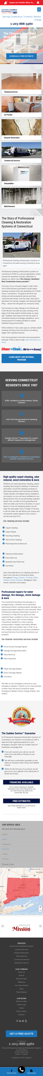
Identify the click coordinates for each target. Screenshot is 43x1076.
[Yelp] (26, 1021)
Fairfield (6, 580)
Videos (21, 1008)
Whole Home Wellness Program (21, 946)
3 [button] (21, 61)
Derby (35, 578)
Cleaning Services (21, 949)
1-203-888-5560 (21, 23)
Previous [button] (2, 926)
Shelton (22, 578)
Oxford (12, 580)
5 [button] (26, 61)
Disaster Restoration (21, 953)
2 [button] (19, 61)
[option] (21, 46)
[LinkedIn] (20, 1021)
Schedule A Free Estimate (21, 56)
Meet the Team (21, 979)
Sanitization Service (21, 963)
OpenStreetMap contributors (35, 914)
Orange (15, 578)
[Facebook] (17, 1021)
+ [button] (40, 907)
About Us (21, 972)
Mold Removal (21, 956)
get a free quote (21, 1033)
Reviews (21, 1015)
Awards (21, 975)
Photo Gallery (21, 1011)
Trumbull (29, 578)
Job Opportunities (21, 985)
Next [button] (40, 926)
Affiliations (21, 982)
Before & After (21, 1001)
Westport (19, 580)
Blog (21, 989)
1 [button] (16, 61)
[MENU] (39, 9)
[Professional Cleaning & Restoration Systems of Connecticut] (21, 1070)
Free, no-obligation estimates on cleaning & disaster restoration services (21, 458)
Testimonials (21, 1005)
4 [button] (23, 61)
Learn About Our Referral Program (21, 358)
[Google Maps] (23, 1021)
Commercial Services (21, 959)
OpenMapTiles (23, 914)
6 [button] (28, 61)
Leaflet (15, 914)
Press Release (21, 992)
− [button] (40, 910)
